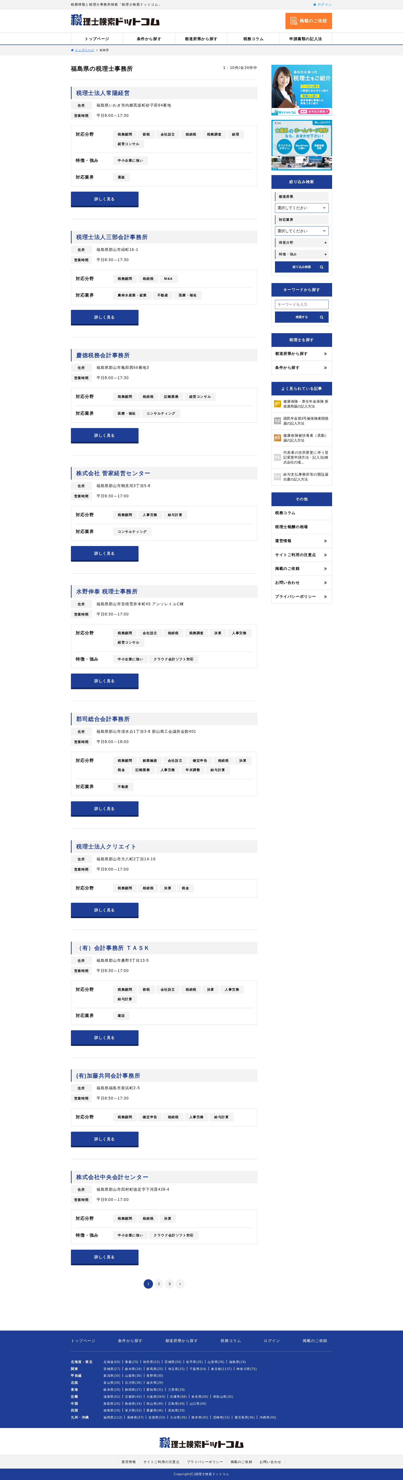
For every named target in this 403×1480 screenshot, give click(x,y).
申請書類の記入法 (305, 39)
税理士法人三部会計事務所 (112, 237)
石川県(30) (133, 1382)
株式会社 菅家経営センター (113, 473)
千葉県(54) (198, 1369)
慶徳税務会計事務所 (103, 355)
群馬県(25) (154, 1369)
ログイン (324, 4)
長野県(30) (154, 1375)
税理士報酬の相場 (291, 527)
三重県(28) (176, 1389)
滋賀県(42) (112, 1396)
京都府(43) (133, 1396)
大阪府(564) (155, 1396)
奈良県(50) (199, 1396)
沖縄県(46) (268, 1417)
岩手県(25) (194, 1362)
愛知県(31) (154, 1389)
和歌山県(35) (223, 1396)
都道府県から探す (201, 39)
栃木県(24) (133, 1369)
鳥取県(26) (112, 1403)
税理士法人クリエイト (106, 846)
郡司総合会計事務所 (103, 719)
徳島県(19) (112, 1410)
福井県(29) (154, 1382)
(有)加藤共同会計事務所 (108, 1075)
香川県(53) (133, 1410)
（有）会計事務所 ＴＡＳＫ (113, 948)
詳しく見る (104, 199)
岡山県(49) (154, 1403)
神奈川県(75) (246, 1369)
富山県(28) (112, 1382)
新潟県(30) (112, 1375)
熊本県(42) (199, 1417)
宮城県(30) (173, 1362)
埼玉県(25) (176, 1369)
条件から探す (149, 39)
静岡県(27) (133, 1389)
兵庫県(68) (178, 1396)
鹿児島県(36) (245, 1417)
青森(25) (132, 1362)
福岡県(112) (113, 1417)
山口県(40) (198, 1403)
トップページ (97, 39)
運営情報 (283, 541)
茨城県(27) (112, 1369)
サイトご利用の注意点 (295, 555)
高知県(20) (176, 1410)
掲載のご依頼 (287, 569)
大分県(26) (178, 1417)
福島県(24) (237, 1362)
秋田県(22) (151, 1362)
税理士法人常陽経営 (103, 93)
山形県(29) (216, 1362)
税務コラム (253, 39)
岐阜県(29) (112, 1389)
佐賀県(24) (157, 1417)
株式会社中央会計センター (112, 1177)
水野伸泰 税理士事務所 (107, 591)
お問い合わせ (287, 582)
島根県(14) (133, 1403)
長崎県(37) (135, 1417)
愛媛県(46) (154, 1410)
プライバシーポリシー (295, 596)
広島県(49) (176, 1403)
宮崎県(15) (221, 1417)
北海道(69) (112, 1362)
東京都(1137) (221, 1369)
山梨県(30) (133, 1375)
